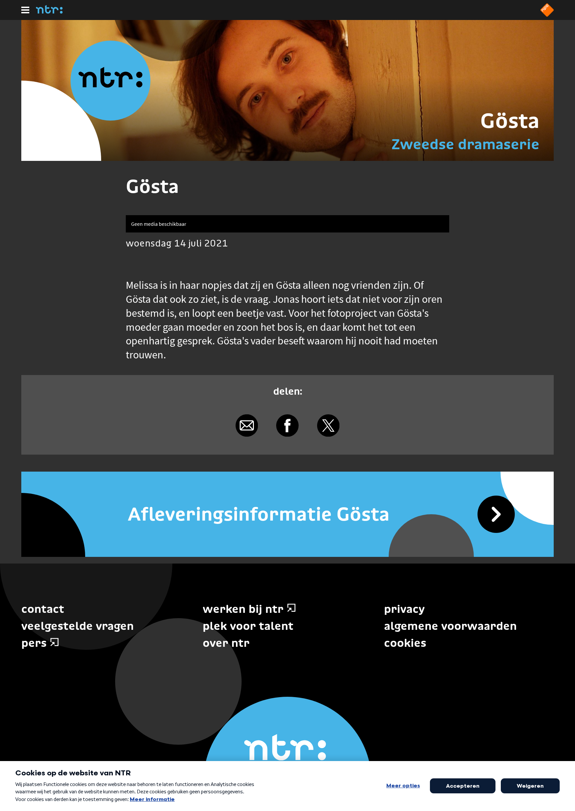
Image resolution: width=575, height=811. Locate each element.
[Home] (49, 11)
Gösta (509, 120)
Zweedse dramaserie (465, 144)
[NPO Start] (547, 14)
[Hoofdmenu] (25, 10)
